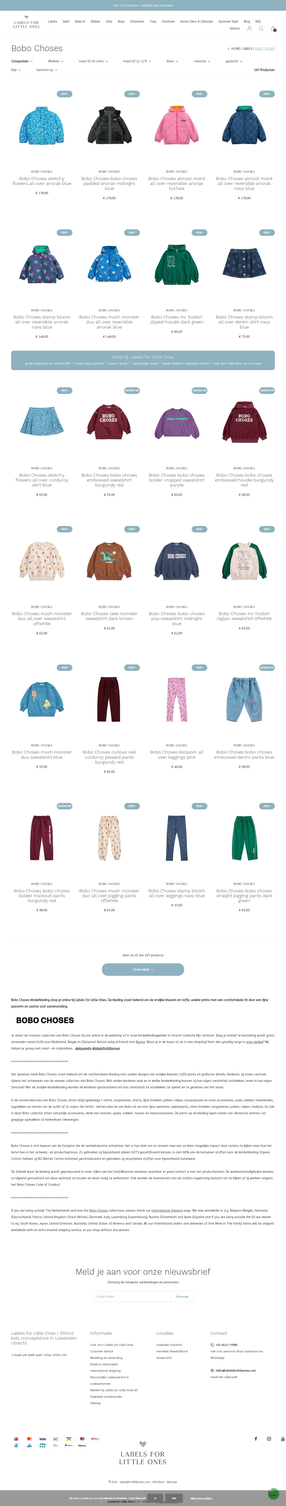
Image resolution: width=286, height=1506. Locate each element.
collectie (200, 61)
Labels (52, 21)
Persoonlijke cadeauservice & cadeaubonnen (109, 1380)
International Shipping (105, 1370)
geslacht (232, 61)
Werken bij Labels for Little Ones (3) (113, 1390)
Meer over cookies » (201, 1498)
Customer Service (101, 1351)
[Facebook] (256, 1438)
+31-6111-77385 (226, 1345)
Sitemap (95, 1403)
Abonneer (182, 1296)
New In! (80, 21)
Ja (155, 1498)
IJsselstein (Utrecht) (169, 1345)
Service (235, 28)
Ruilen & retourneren (104, 1364)
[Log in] (249, 28)
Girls (109, 21)
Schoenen (137, 21)
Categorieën (20, 61)
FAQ (258, 21)
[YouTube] (283, 1438)
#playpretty (83, 1048)
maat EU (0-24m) (91, 61)
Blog (247, 21)
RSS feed (158, 1482)
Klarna (140, 1042)
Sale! (66, 21)
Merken (53, 61)
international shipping (167, 1211)
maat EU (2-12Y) (135, 61)
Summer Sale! (228, 21)
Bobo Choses (99, 1211)
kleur (170, 61)
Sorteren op (44, 70)
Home (235, 49)
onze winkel (254, 1042)
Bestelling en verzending (106, 1357)
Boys (121, 21)
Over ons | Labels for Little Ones (111, 1345)
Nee (174, 1498)
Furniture (168, 21)
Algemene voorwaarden (106, 1396)
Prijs (14, 70)
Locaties (164, 1333)
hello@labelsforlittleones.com (236, 1370)
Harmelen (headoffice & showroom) (172, 1354)
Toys (153, 21)
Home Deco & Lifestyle (196, 21)
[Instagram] (269, 1438)
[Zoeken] (261, 28)
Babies (95, 21)
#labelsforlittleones (106, 1048)
